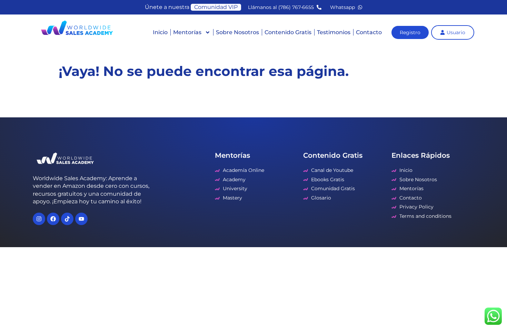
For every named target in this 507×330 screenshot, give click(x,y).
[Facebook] (53, 219)
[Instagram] (39, 219)
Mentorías (187, 32)
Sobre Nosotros (237, 32)
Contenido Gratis (288, 32)
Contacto (369, 32)
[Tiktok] (67, 219)
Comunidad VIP (216, 7)
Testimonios (333, 32)
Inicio (160, 32)
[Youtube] (81, 219)
